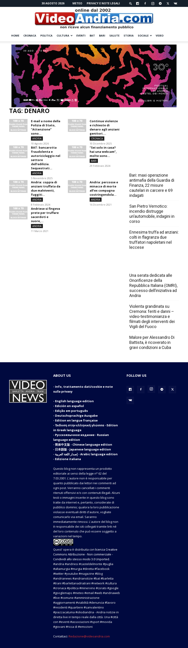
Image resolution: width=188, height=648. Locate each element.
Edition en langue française (76, 420)
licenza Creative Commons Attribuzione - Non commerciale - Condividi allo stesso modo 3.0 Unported (85, 554)
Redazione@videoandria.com (89, 636)
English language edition (74, 401)
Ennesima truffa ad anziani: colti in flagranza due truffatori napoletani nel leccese (154, 240)
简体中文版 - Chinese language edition (83, 444)
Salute (114, 35)
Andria (36, 138)
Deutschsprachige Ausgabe (76, 415)
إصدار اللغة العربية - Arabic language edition (86, 454)
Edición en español (69, 406)
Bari (102, 35)
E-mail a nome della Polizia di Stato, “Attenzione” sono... (45, 127)
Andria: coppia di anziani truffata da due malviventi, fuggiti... (45, 188)
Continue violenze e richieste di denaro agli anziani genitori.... (104, 127)
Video (159, 35)
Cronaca (29, 35)
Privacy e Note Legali (103, 3)
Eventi (81, 35)
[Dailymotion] (137, 3)
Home (15, 35)
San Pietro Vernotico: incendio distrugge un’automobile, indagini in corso (151, 214)
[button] (130, 3)
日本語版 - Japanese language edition (83, 449)
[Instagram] (152, 3)
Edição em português (71, 411)
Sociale (143, 35)
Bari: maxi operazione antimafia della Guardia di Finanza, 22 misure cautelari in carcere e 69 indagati (151, 185)
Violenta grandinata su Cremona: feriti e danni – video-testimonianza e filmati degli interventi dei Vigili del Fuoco (152, 316)
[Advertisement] (153, 130)
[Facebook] (145, 3)
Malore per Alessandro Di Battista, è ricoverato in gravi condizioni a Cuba (151, 342)
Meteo (77, 3)
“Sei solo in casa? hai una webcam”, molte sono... (103, 151)
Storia (129, 35)
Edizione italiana (68, 459)
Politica (46, 35)
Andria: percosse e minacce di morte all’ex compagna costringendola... (104, 188)
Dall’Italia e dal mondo (151, 265)
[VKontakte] (175, 3)
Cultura (63, 35)
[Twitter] (167, 3)
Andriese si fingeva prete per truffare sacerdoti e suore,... (45, 215)
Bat (92, 35)
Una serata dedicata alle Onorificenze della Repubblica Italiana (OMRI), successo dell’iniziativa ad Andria (153, 285)
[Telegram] (160, 3)
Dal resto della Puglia (150, 165)
